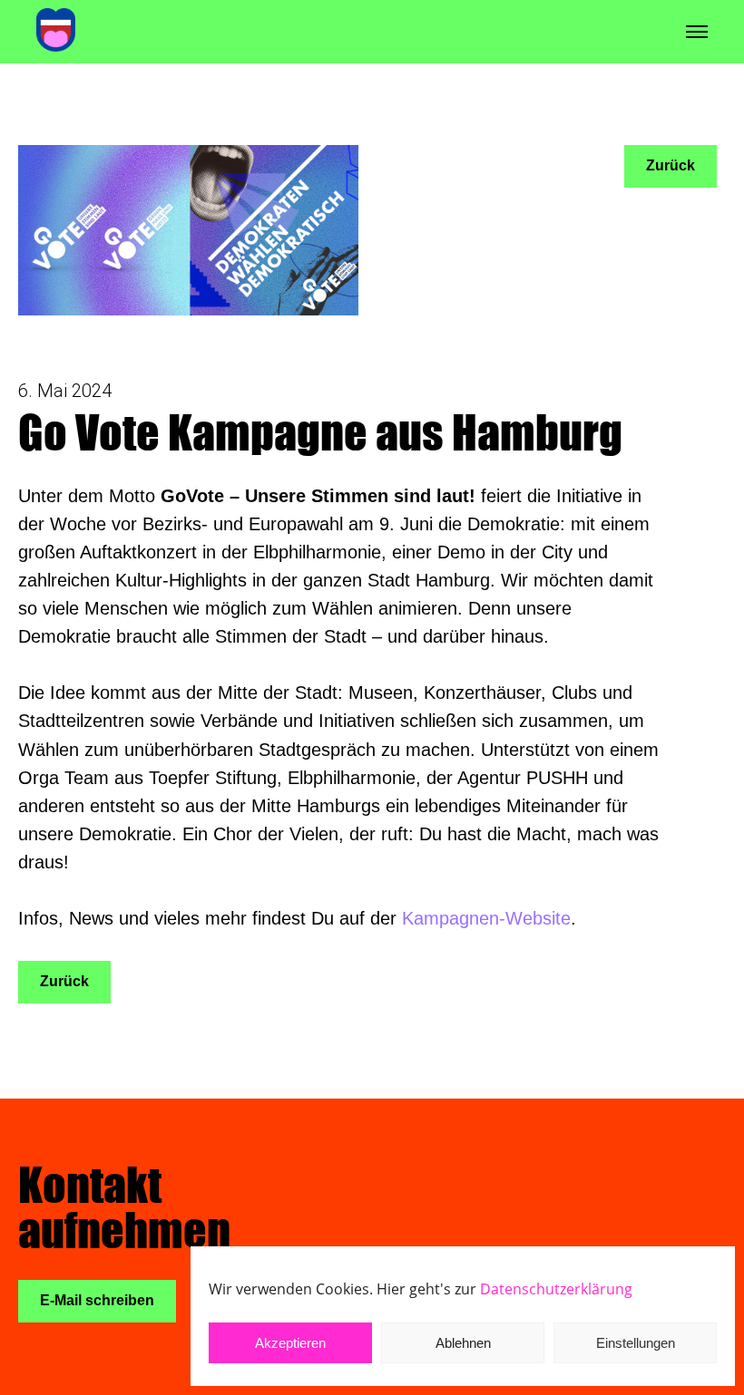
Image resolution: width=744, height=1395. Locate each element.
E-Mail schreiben (97, 1300)
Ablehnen (463, 1343)
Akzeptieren (290, 1343)
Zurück (64, 981)
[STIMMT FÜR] (55, 31)
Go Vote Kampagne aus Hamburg (320, 431)
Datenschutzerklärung (556, 1289)
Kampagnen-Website (486, 918)
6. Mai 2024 (65, 391)
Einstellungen (635, 1343)
